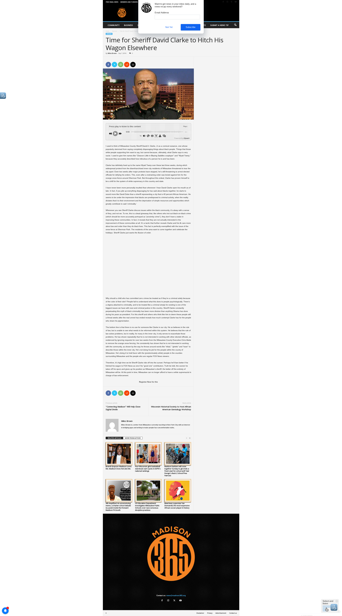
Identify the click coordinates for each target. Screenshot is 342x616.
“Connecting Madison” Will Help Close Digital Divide (123, 408)
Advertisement (220, 613)
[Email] (133, 64)
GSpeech (186, 138)
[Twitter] (231, 2)
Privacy (209, 613)
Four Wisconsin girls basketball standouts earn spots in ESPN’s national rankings (148, 468)
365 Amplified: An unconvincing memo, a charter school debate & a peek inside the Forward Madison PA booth (118, 506)
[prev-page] (186, 438)
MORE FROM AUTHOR (133, 438)
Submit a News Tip (219, 25)
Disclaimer (200, 613)
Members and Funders (129, 2)
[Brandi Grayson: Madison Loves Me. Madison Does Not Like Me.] (119, 454)
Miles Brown (112, 53)
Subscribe (191, 27)
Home (107, 31)
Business (128, 25)
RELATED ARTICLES (114, 438)
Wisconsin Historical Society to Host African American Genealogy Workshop (171, 408)
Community (113, 25)
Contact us (233, 613)
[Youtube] (235, 2)
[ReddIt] (126, 64)
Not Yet (168, 27)
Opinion (114, 31)
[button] (235, 25)
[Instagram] (227, 2)
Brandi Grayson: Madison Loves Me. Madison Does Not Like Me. (119, 467)
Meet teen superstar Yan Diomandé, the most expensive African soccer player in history (177, 505)
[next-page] (190, 438)
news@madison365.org (176, 595)
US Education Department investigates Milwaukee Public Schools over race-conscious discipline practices (147, 506)
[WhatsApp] (120, 64)
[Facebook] (223, 2)
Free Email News (112, 2)
